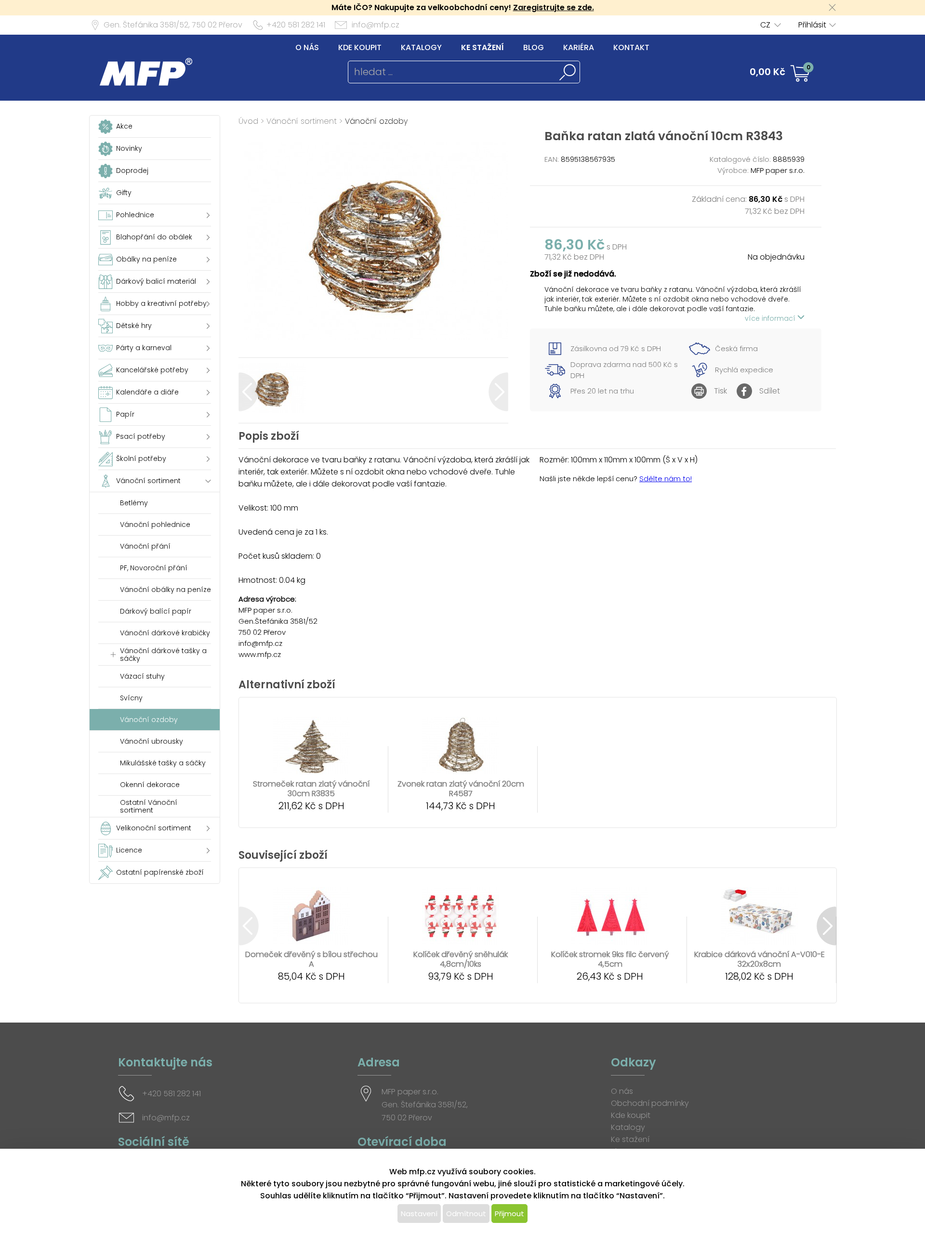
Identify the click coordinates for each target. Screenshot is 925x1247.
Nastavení (419, 1213)
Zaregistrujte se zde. (553, 7)
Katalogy (421, 47)
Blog (533, 47)
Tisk (720, 390)
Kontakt (631, 47)
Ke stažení (482, 47)
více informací (771, 318)
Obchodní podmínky (650, 1103)
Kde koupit (360, 47)
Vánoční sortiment (301, 121)
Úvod (248, 121)
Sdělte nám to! (665, 478)
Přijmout (509, 1213)
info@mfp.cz (375, 24)
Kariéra (578, 47)
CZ (765, 24)
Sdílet (769, 390)
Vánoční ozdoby (376, 121)
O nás (307, 47)
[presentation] (248, 391)
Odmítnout (466, 1213)
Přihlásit (812, 24)
